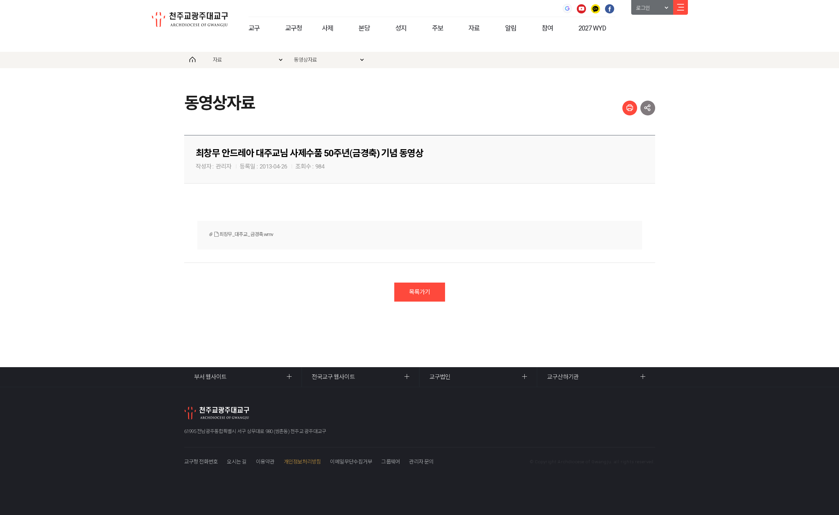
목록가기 (419, 291)
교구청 (293, 28)
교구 (254, 28)
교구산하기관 (563, 376)
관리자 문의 (421, 462)
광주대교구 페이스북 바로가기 (609, 8)
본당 (364, 28)
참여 (547, 28)
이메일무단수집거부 (351, 462)
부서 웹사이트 (210, 376)
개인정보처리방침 (302, 462)
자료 (473, 28)
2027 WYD (592, 28)
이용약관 (265, 462)
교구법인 (439, 376)
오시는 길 (236, 462)
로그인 (643, 8)
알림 (510, 28)
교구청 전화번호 (201, 462)
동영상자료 (305, 60)
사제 (327, 28)
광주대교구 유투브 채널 (581, 8)
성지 (400, 28)
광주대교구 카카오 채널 (595, 8)
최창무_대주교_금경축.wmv (245, 234)
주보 (437, 28)
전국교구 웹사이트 (333, 376)
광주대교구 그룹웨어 (567, 8)
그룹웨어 (390, 462)
